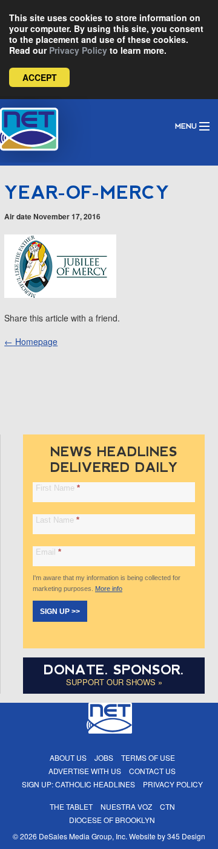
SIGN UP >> (60, 611)
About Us (68, 757)
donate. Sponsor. (114, 669)
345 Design (186, 836)
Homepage (31, 341)
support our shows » (114, 682)
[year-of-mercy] (60, 294)
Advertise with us (84, 771)
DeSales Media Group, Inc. (83, 836)
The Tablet (71, 806)
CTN (167, 806)
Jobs (103, 757)
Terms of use (148, 757)
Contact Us (152, 771)
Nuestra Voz (126, 806)
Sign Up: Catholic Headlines (78, 784)
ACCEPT (39, 77)
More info (108, 588)
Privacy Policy (78, 50)
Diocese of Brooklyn (112, 820)
